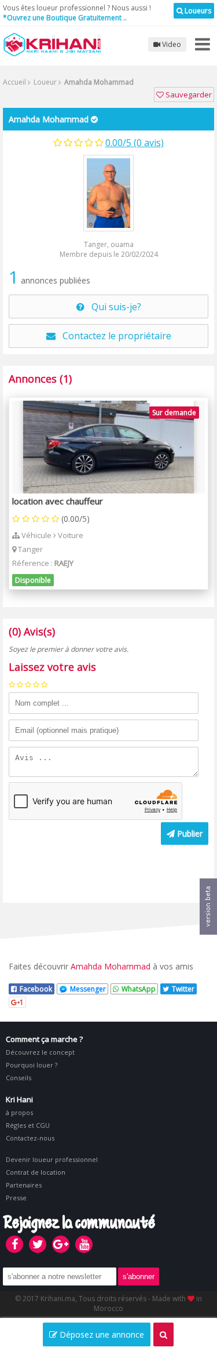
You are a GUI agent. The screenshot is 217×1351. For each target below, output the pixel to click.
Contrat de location (35, 1172)
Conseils (18, 1077)
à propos (19, 1112)
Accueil (14, 82)
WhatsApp (139, 989)
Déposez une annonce (100, 1334)
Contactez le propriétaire (113, 335)
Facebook (36, 989)
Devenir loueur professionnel (52, 1159)
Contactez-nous (30, 1138)
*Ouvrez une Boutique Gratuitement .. (65, 18)
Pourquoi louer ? (31, 1065)
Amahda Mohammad (49, 119)
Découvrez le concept (40, 1052)
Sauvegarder (188, 94)
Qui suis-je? (112, 306)
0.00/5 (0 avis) (134, 142)
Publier (189, 833)
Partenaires (24, 1185)
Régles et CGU (28, 1125)
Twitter (183, 989)
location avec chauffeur (57, 501)
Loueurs (197, 11)
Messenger (88, 989)
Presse (16, 1197)
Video (170, 44)
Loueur (44, 82)
